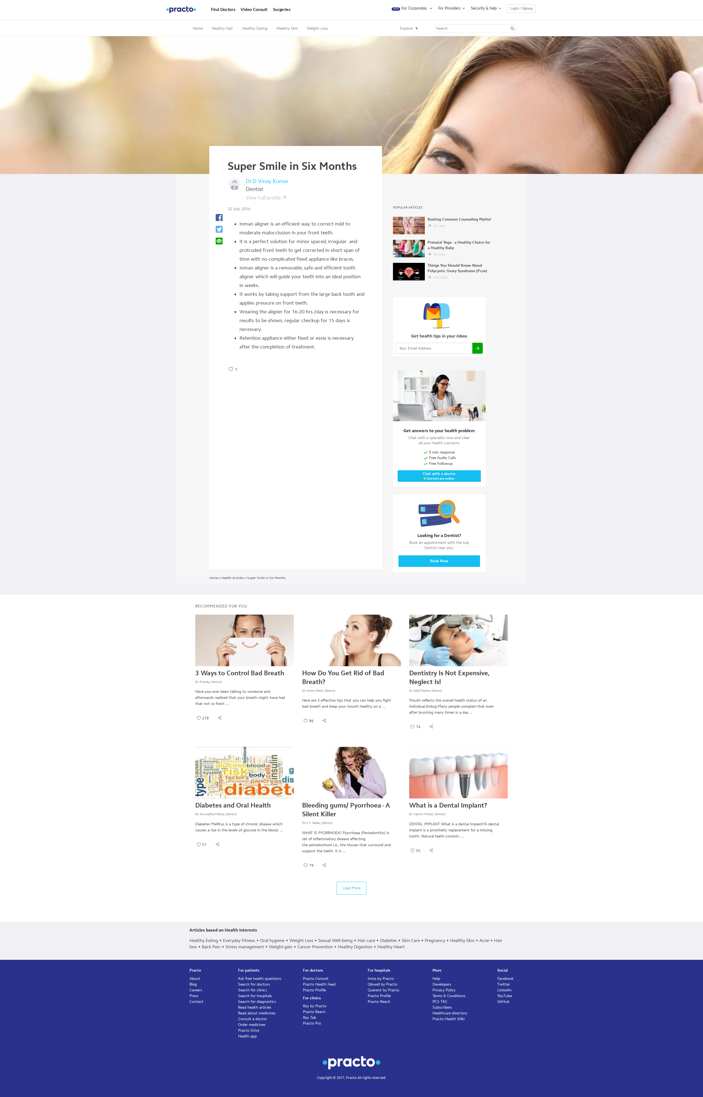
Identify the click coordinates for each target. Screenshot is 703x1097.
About (194, 978)
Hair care (366, 940)
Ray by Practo (315, 1006)
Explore (406, 28)
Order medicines (252, 1024)
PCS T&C (440, 1001)
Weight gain (280, 946)
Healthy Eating (203, 940)
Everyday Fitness (239, 940)
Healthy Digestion (355, 946)
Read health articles (254, 1007)
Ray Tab (309, 1017)
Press (193, 996)
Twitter (503, 984)
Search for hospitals (255, 996)
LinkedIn (504, 990)
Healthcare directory (450, 1013)
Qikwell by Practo (382, 984)
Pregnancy (435, 940)
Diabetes (388, 940)
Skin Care (411, 940)
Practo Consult (315, 978)
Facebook (505, 978)
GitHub (503, 1001)
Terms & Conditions (449, 996)
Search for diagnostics (257, 1001)
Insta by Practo (381, 978)
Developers (442, 984)
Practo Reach (314, 1011)
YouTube (504, 996)
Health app (247, 1036)
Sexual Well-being (335, 940)
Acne (484, 940)
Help (436, 978)
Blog (193, 984)
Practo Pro (312, 1023)
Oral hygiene (272, 940)
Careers (195, 990)
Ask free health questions (259, 978)
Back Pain (211, 946)
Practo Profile (314, 990)
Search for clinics (252, 990)
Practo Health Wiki (449, 1019)
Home (198, 28)
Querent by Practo (383, 990)
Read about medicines (256, 1013)
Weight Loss (301, 940)
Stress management (244, 946)
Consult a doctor (252, 1019)
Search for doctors (254, 984)
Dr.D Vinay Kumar (267, 181)
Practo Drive (248, 1030)
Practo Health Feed (319, 984)
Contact (196, 1001)
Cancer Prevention (315, 946)
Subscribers (442, 1007)
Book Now (439, 561)
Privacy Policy (444, 990)
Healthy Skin (462, 940)
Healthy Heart (390, 946)
